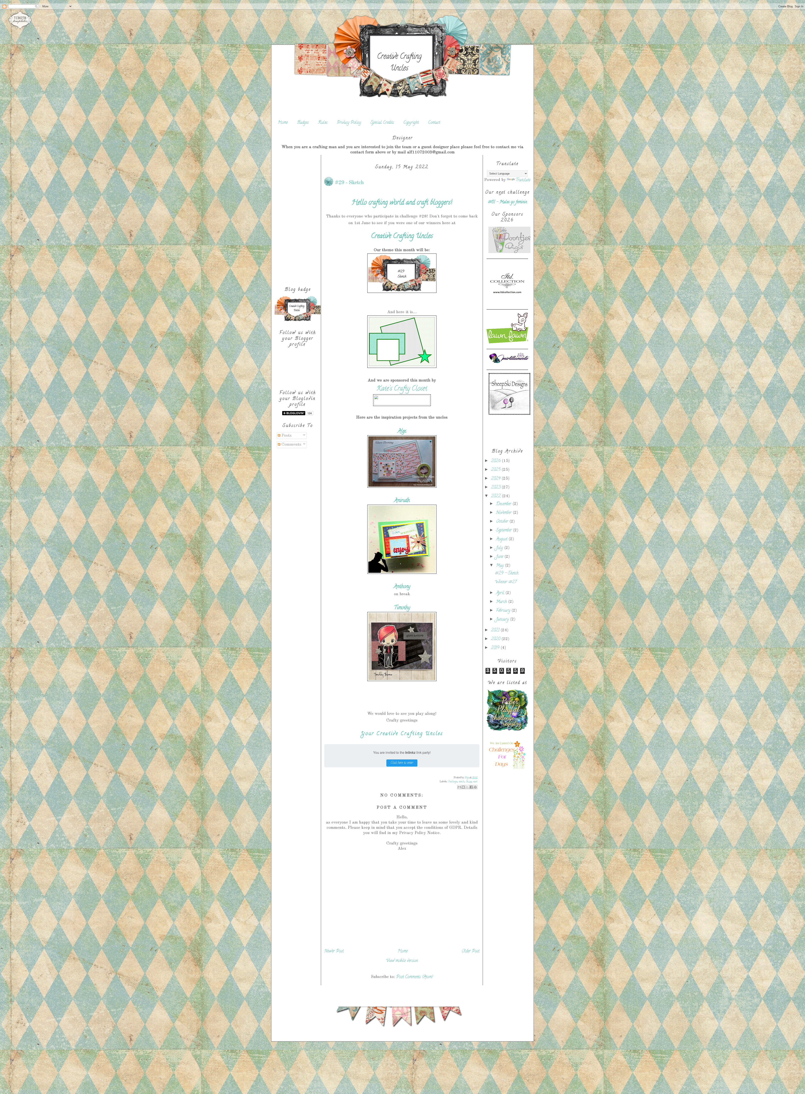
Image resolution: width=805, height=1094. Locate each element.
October (502, 522)
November (504, 513)
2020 (496, 639)
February (504, 611)
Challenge (452, 782)
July (500, 548)
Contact (434, 123)
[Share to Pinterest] (475, 787)
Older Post (470, 951)
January (503, 619)
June (500, 557)
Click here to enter (402, 763)
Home (283, 123)
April (500, 593)
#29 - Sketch (506, 573)
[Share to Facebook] (471, 787)
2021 (496, 630)
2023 (496, 487)
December (504, 504)
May (500, 566)
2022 (496, 496)
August (502, 539)
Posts (286, 435)
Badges (303, 123)
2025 (496, 470)
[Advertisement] (298, 218)
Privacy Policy (349, 123)
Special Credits (382, 123)
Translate (522, 180)
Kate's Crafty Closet (402, 389)
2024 (496, 479)
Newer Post (334, 951)
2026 (496, 461)
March (502, 602)
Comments (290, 444)
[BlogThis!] (463, 787)
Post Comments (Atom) (414, 977)
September (504, 530)
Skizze (468, 782)
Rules (322, 123)
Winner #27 (506, 582)
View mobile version (402, 961)
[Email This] (459, 787)
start (475, 782)
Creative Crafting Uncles (399, 63)
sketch (461, 782)
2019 (496, 648)
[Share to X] (467, 787)
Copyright (411, 123)
